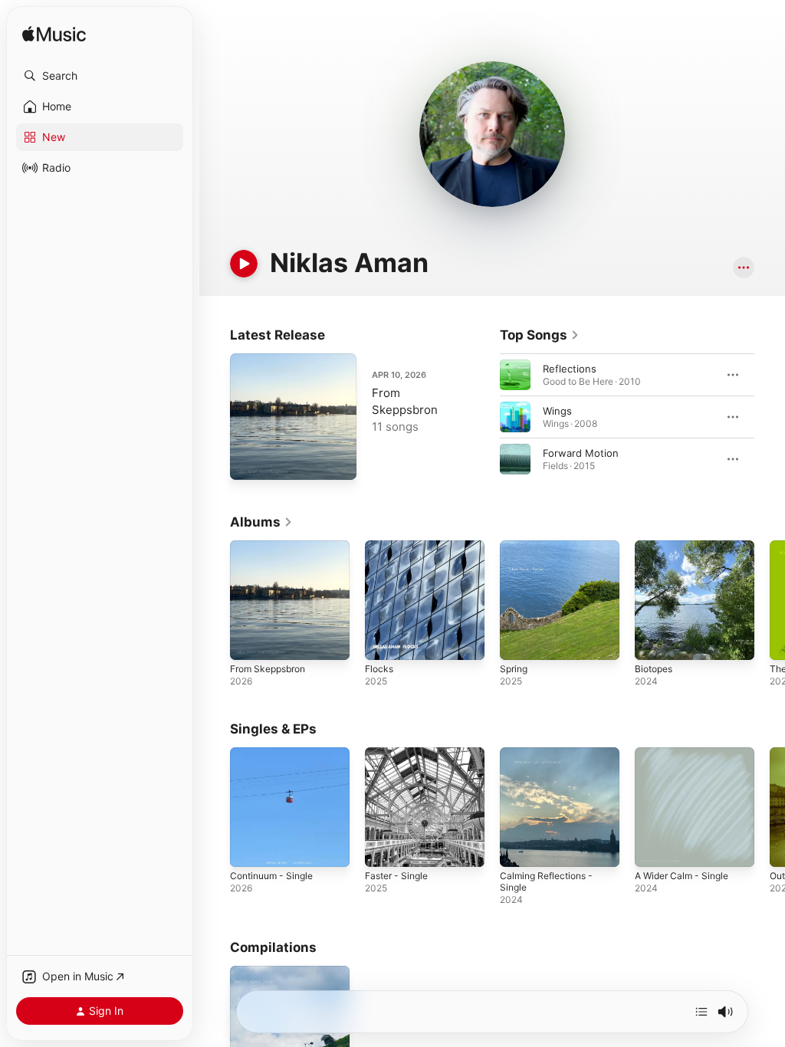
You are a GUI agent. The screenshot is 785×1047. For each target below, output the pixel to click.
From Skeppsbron (267, 668)
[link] (540, 335)
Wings (557, 411)
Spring (513, 668)
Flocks (379, 668)
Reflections (569, 369)
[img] (54, 35)
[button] (99, 76)
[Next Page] (769, 417)
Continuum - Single (271, 875)
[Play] (244, 263)
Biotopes (653, 668)
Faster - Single (396, 875)
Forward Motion (581, 453)
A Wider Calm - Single (681, 875)
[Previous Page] (484, 417)
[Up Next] (701, 1011)
